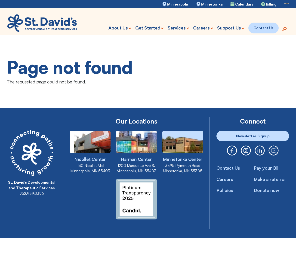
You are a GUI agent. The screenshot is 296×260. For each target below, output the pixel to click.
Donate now (266, 190)
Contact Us (228, 168)
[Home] (42, 23)
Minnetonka (212, 4)
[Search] (284, 28)
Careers (224, 179)
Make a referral (270, 179)
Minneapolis (178, 4)
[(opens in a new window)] (232, 150)
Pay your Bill (267, 168)
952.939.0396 (31, 193)
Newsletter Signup (253, 136)
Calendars (244, 4)
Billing (271, 4)
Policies (224, 190)
